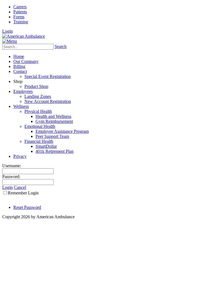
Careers (20, 6)
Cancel (20, 187)
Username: (11, 165)
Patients (20, 11)
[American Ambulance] (23, 36)
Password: (11, 176)
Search (61, 46)
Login (7, 31)
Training (20, 21)
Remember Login (23, 193)
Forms (18, 16)
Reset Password (27, 207)
